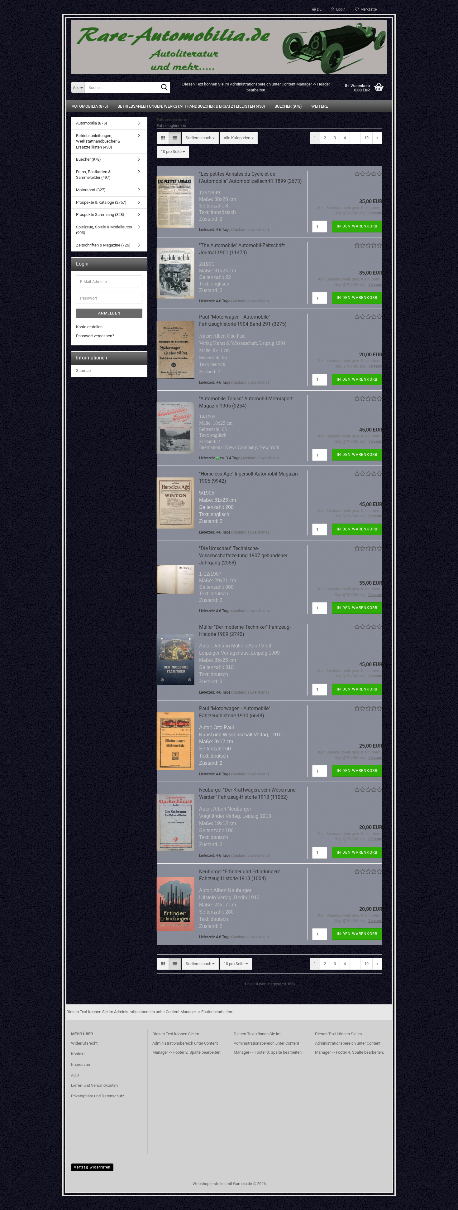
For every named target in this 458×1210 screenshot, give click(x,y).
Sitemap (83, 370)
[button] (317, 9)
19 (366, 137)
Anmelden (109, 313)
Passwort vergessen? (95, 336)
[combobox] (200, 138)
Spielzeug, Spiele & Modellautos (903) (104, 230)
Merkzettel (368, 9)
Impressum (81, 1064)
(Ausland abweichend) (250, 229)
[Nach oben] (441, 1200)
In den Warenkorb (357, 226)
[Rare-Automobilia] (229, 44)
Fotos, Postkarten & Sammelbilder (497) (93, 174)
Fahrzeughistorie (171, 125)
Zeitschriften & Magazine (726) (103, 245)
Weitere (319, 106)
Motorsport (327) (91, 190)
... (355, 137)
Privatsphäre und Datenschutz (97, 1096)
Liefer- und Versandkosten (94, 1085)
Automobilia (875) (90, 106)
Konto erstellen (89, 326)
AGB (75, 1075)
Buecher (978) (288, 106)
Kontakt (78, 1053)
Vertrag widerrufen (92, 1167)
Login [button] (340, 9)
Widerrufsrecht (84, 1043)
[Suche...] (164, 87)
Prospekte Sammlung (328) (100, 214)
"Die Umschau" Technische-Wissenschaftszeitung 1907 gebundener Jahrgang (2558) (243, 555)
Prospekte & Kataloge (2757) (101, 202)
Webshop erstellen (209, 1183)
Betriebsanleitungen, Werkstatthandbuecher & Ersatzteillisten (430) (191, 106)
